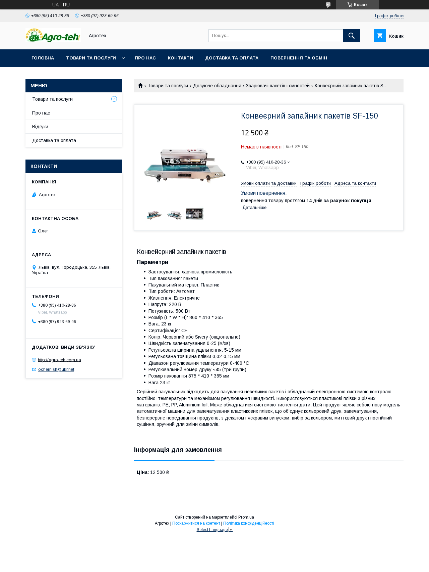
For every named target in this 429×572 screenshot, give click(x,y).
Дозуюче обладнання (217, 85)
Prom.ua (246, 517)
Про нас (145, 57)
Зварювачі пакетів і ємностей (278, 85)
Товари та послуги (91, 57)
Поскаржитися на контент (196, 523)
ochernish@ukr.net (56, 369)
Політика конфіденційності (248, 523)
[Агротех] (53, 40)
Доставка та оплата (231, 57)
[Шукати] (351, 35)
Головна (43, 57)
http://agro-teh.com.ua (59, 359)
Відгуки (40, 126)
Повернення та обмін (298, 57)
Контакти (180, 57)
